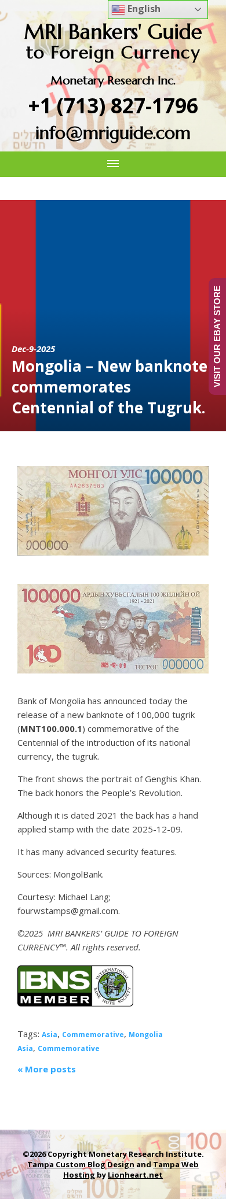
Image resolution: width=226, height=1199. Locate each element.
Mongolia (146, 1034)
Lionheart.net (135, 1175)
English (143, 8)
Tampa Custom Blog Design (80, 1164)
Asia (49, 1034)
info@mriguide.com (113, 132)
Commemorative (93, 1034)
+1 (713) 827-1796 (113, 105)
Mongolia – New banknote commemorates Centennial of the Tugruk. (109, 387)
